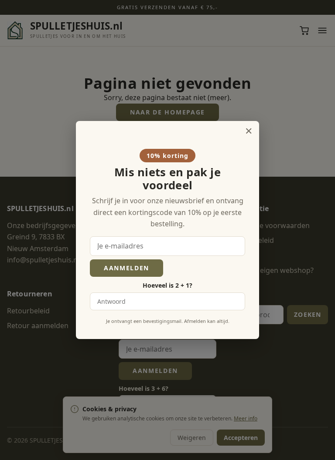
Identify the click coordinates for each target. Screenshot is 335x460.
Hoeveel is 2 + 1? (167, 285)
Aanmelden (126, 268)
